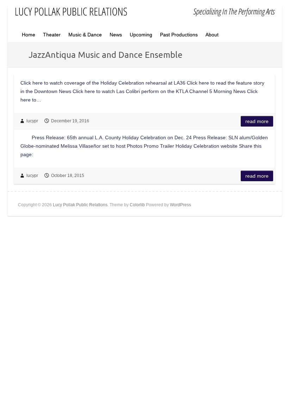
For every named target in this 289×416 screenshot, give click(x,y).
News (116, 34)
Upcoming (141, 34)
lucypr (32, 120)
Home (28, 34)
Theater (52, 34)
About (212, 34)
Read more (257, 121)
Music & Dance (85, 34)
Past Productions (179, 34)
